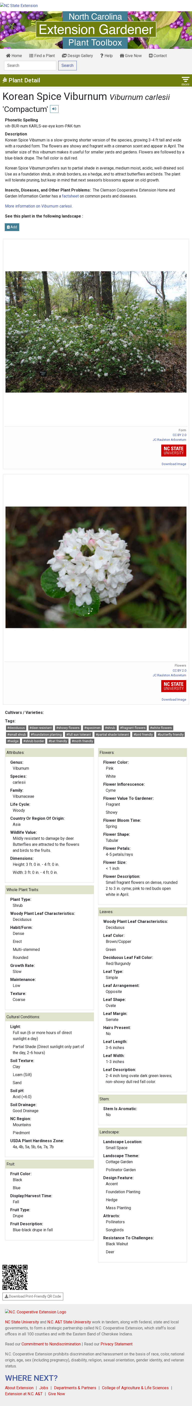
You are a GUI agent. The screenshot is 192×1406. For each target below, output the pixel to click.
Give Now (133, 55)
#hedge (12, 741)
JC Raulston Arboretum (169, 440)
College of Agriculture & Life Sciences (135, 1387)
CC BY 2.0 (179, 435)
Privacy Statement (116, 1344)
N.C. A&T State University (69, 1322)
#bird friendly (143, 734)
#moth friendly (82, 741)
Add (13, 227)
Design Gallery (79, 55)
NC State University (22, 1322)
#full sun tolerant (78, 734)
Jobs (43, 1387)
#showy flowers (68, 728)
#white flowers (161, 728)
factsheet (70, 196)
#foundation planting (46, 734)
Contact (159, 55)
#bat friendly (57, 741)
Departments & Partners (75, 1387)
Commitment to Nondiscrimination (51, 1344)
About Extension (19, 1387)
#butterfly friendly (171, 734)
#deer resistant (41, 728)
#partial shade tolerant (112, 734)
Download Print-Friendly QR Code (34, 1296)
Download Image (174, 464)
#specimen (92, 728)
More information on (38, 206)
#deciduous (16, 728)
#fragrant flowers (133, 728)
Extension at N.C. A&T (23, 1393)
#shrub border (33, 741)
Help (108, 55)
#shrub (110, 728)
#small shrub (16, 734)
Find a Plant (44, 55)
